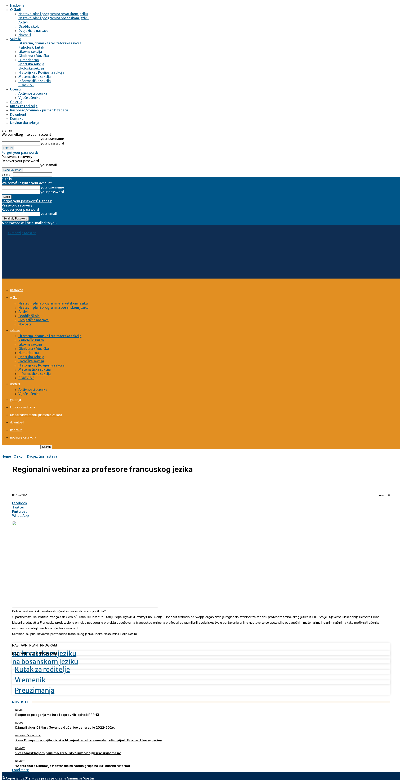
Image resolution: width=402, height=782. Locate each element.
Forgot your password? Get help (27, 201)
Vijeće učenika (29, 97)
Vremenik (30, 680)
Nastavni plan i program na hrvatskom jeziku (53, 14)
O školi (15, 10)
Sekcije (15, 39)
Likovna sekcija (30, 51)
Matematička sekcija (34, 77)
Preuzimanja (34, 690)
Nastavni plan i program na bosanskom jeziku (53, 18)
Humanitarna (28, 60)
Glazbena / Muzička (33, 56)
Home (6, 456)
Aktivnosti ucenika (32, 93)
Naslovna (17, 5)
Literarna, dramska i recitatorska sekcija (49, 43)
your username (52, 139)
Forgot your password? (20, 152)
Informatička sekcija (34, 81)
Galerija (16, 102)
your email (48, 165)
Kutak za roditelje (23, 106)
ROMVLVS (26, 85)
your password (52, 143)
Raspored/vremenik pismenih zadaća (39, 110)
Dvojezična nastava (33, 30)
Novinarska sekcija (24, 123)
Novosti (24, 35)
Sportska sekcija (31, 64)
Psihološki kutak (31, 47)
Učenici (15, 89)
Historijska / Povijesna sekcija (41, 72)
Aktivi (23, 22)
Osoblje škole (29, 26)
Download (18, 114)
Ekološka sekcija (31, 68)
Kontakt (16, 118)
